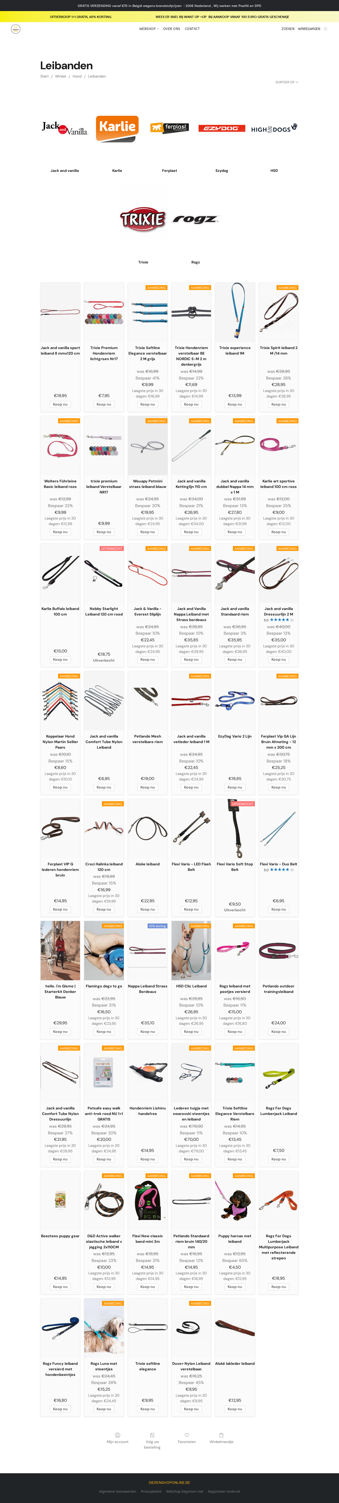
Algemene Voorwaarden (117, 1491)
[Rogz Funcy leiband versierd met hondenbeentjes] (60, 1328)
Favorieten (187, 1441)
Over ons (171, 29)
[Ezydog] (222, 128)
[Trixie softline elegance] (147, 1328)
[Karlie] (117, 128)
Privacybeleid (151, 1491)
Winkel (60, 76)
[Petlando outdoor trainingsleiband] (278, 950)
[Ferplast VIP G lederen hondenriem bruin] (60, 828)
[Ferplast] (169, 128)
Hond (77, 76)
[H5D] (274, 128)
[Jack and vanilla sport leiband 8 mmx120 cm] (60, 312)
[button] (15, 29)
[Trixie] (143, 220)
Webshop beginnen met (184, 1491)
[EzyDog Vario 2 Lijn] (235, 700)
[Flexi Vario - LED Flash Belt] (191, 828)
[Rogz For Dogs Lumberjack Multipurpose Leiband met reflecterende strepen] (278, 1200)
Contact (192, 29)
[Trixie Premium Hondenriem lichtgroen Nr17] (104, 312)
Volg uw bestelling (152, 1444)
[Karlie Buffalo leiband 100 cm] (60, 573)
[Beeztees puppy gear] (60, 1200)
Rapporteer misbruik (224, 1491)
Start (44, 76)
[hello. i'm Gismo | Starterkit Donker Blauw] (60, 950)
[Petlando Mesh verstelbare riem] (147, 700)
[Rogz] (195, 220)
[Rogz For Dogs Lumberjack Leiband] (278, 1073)
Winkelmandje (221, 1441)
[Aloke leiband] (147, 828)
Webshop (148, 29)
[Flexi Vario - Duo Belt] (278, 828)
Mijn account (117, 1441)
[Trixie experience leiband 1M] (235, 312)
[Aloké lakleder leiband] (235, 1328)
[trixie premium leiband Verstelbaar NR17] (104, 445)
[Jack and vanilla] (64, 128)
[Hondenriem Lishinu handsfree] (147, 1073)
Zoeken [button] (288, 29)
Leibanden (97, 76)
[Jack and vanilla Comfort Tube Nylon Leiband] (104, 700)
